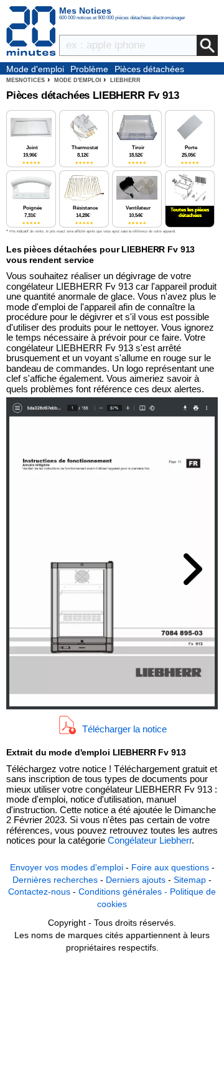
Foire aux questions (170, 867)
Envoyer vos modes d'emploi (66, 867)
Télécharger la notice (124, 729)
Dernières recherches (55, 880)
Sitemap (190, 880)
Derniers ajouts (136, 880)
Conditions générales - (124, 891)
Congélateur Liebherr (150, 840)
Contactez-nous (39, 891)
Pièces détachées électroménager (149, 69)
